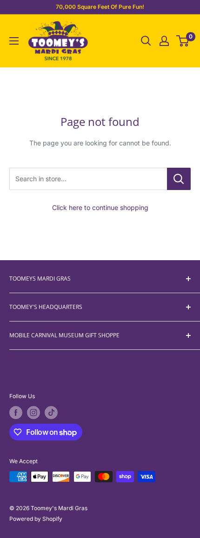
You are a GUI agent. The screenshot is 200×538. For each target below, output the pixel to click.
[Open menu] (14, 41)
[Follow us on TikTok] (51, 412)
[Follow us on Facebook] (15, 412)
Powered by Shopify (35, 518)
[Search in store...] (179, 179)
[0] (183, 40)
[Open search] (146, 41)
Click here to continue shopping (100, 207)
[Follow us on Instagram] (33, 412)
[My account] (164, 41)
